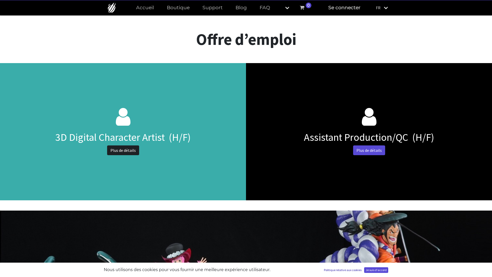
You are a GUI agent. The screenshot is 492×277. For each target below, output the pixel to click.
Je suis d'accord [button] (376, 270)
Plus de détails (123, 150)
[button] (282, 7)
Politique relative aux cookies (343, 270)
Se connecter (344, 8)
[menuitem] (145, 7)
